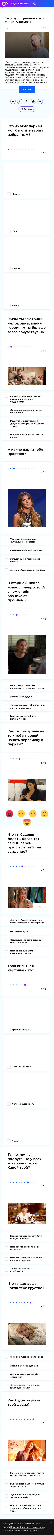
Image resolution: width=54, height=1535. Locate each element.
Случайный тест (20, 3)
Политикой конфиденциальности (27, 1527)
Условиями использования (25, 1530)
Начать (27, 89)
